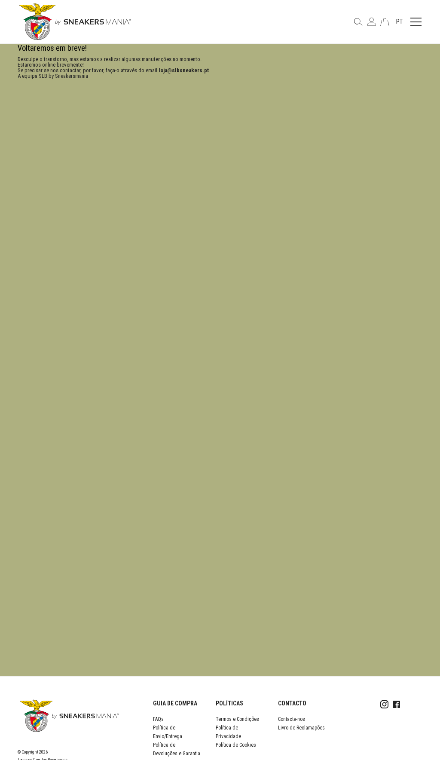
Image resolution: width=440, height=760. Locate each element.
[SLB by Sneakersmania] (75, 21)
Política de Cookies (236, 745)
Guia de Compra (175, 703)
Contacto (292, 703)
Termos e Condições (237, 719)
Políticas (229, 703)
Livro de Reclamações (301, 728)
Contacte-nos (291, 719)
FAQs (158, 719)
